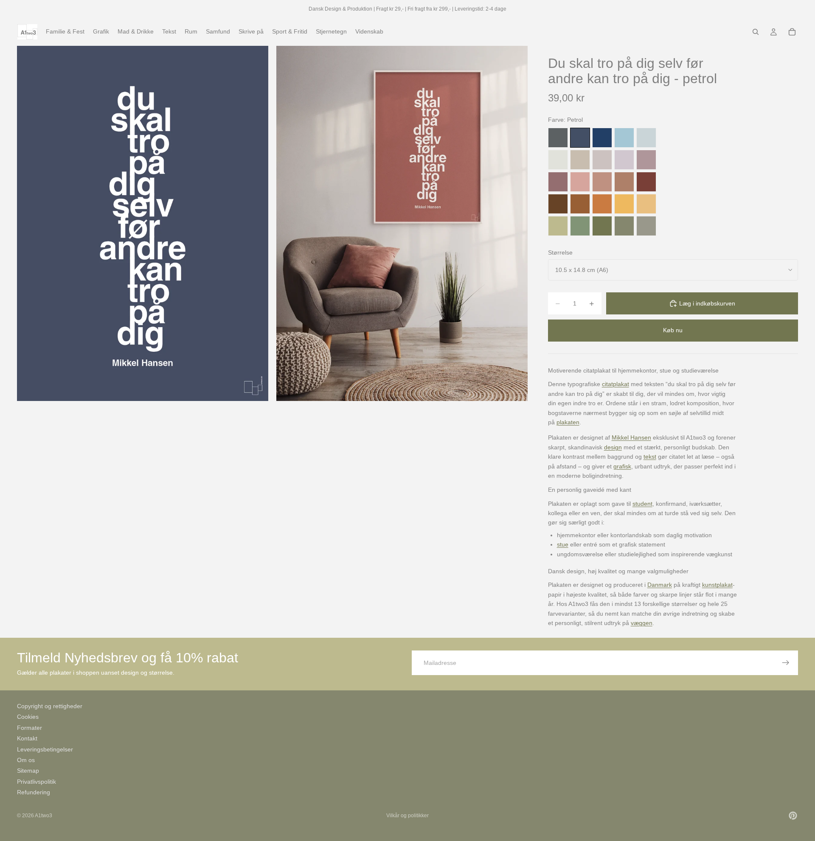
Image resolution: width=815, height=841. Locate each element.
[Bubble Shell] (580, 182)
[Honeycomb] (624, 204)
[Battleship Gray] (646, 226)
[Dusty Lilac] (624, 160)
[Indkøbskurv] (792, 31)
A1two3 (43, 816)
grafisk (622, 466)
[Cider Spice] (624, 182)
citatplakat (615, 384)
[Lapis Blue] (602, 138)
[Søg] (755, 31)
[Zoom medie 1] (142, 223)
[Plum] (558, 182)
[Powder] (602, 182)
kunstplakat (717, 584)
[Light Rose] (646, 160)
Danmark (659, 584)
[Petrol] (580, 138)
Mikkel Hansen (631, 437)
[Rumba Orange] (602, 204)
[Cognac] (580, 204)
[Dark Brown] (558, 204)
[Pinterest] (793, 815)
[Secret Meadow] (602, 226)
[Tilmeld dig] (786, 663)
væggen (641, 623)
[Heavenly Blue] (624, 138)
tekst (650, 456)
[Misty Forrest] (624, 226)
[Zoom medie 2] (402, 223)
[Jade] (580, 226)
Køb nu (673, 330)
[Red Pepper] (646, 182)
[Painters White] (558, 160)
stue (562, 544)
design (613, 447)
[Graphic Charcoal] (558, 138)
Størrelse (560, 252)
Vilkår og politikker (407, 816)
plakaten (567, 422)
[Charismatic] (646, 204)
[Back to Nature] (558, 226)
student (642, 503)
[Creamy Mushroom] (580, 160)
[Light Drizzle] (646, 138)
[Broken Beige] (602, 160)
